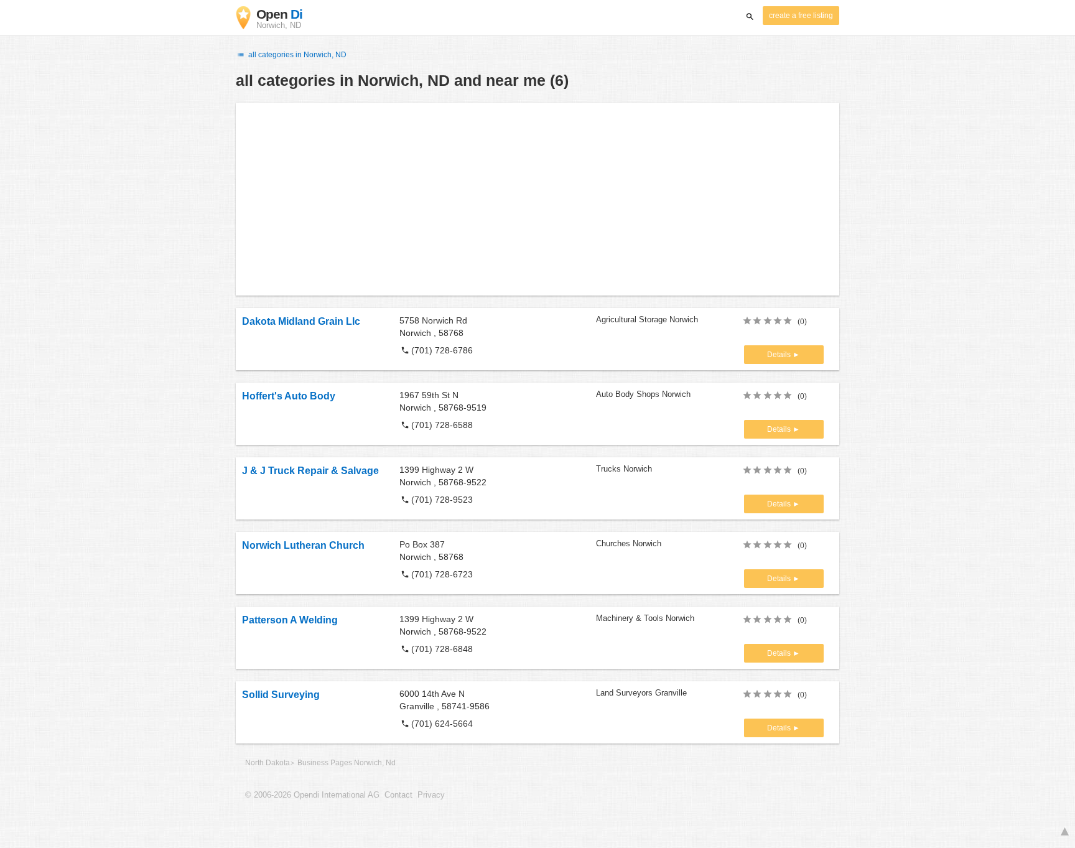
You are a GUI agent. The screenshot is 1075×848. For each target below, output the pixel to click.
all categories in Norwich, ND (296, 54)
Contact (398, 795)
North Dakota (267, 762)
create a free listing (801, 15)
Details (780, 354)
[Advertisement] (537, 199)
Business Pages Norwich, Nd (346, 762)
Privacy (431, 795)
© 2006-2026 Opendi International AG (312, 795)
